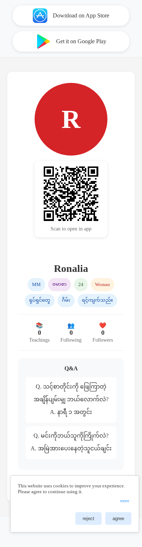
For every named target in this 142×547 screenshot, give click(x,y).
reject (88, 518)
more (124, 501)
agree (118, 518)
